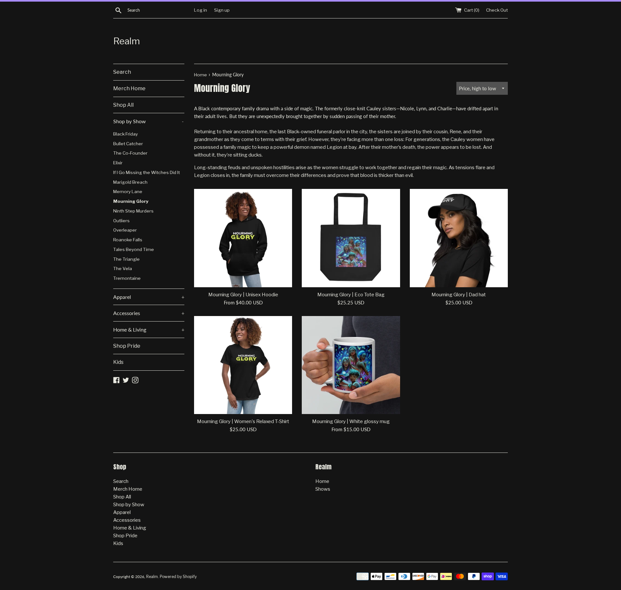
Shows (322, 489)
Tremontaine (127, 278)
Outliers (121, 220)
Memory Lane (127, 191)
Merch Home (129, 88)
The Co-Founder (130, 153)
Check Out (497, 10)
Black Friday (125, 134)
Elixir (118, 162)
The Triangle (126, 259)
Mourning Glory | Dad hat (458, 295)
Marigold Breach (130, 182)
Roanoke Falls (127, 239)
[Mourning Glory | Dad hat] (459, 238)
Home (322, 481)
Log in (200, 10)
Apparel (148, 297)
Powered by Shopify (178, 576)
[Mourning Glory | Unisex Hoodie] (243, 238)
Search (122, 72)
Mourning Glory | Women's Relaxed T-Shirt (243, 421)
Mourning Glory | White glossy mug (351, 421)
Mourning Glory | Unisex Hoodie (243, 295)
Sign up (222, 10)
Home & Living (148, 329)
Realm (126, 41)
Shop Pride (126, 346)
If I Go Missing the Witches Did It (146, 172)
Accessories (148, 313)
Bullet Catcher (128, 143)
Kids (118, 362)
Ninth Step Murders (133, 210)
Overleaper (125, 230)
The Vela (122, 268)
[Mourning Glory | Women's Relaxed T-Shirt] (243, 365)
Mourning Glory (130, 201)
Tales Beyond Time (133, 249)
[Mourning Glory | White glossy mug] (351, 365)
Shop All (123, 105)
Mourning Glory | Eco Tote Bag (351, 295)
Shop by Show (148, 121)
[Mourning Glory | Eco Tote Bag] (351, 238)
